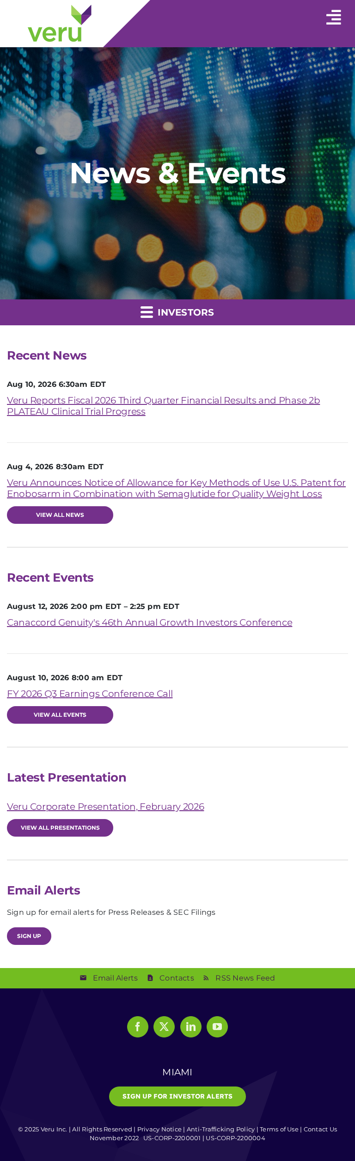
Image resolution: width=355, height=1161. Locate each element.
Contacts (176, 978)
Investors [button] (184, 312)
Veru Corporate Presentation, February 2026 (105, 806)
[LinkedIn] (191, 1026)
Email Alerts (115, 978)
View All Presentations (60, 827)
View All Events (60, 714)
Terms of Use (279, 1129)
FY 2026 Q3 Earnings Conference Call (90, 693)
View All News (60, 514)
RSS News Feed (245, 978)
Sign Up (29, 935)
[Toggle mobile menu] (333, 13)
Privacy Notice (159, 1129)
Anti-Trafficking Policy (221, 1129)
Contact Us (320, 1129)
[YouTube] (217, 1026)
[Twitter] (164, 1026)
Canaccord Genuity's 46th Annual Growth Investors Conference (149, 622)
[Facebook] (137, 1026)
